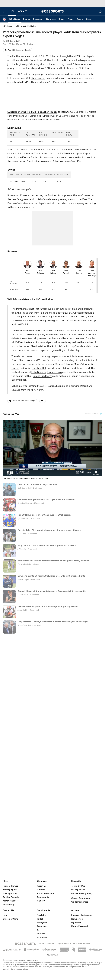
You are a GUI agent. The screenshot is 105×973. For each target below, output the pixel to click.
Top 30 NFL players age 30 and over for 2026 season (44, 515)
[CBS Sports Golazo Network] (74, 943)
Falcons (26, 157)
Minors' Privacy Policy (82, 893)
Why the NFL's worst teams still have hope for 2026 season (47, 545)
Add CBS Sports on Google (19, 50)
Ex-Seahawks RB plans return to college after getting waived (48, 606)
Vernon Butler (45, 360)
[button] (5, 11)
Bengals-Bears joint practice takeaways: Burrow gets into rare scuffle (52, 591)
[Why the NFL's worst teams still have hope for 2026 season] (9, 550)
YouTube (41, 915)
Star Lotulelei (26, 360)
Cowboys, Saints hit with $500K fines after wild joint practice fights (51, 576)
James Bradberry (42, 376)
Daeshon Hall (39, 368)
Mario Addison (82, 364)
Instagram (42, 922)
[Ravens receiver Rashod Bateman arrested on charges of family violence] (9, 566)
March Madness (10, 900)
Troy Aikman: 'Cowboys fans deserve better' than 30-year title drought (53, 621)
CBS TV (41, 900)
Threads (41, 933)
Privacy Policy (78, 889)
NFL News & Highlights (26, 26)
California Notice (79, 902)
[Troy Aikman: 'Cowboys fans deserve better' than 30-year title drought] (9, 627)
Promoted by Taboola (91, 414)
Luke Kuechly (38, 372)
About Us (41, 886)
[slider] (52, 468)
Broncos (68, 60)
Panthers (17, 56)
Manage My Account (81, 915)
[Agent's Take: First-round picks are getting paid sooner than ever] (9, 535)
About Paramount (46, 893)
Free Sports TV (10, 893)
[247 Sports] (12, 949)
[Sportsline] (31, 949)
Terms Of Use (78, 886)
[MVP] (82, 948)
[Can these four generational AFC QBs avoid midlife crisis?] (9, 504)
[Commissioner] (67, 948)
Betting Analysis (11, 897)
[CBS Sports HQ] (47, 943)
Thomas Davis (54, 372)
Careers (41, 889)
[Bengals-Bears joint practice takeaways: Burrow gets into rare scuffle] (9, 596)
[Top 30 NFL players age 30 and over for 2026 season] (9, 520)
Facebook (42, 926)
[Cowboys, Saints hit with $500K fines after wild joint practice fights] (9, 581)
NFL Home (7, 26)
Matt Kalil (85, 334)
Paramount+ (43, 897)
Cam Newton (38, 78)
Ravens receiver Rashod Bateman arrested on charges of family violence (53, 560)
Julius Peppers (46, 364)
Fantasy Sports (10, 889)
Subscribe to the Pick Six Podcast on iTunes (32, 111)
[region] (52, 448)
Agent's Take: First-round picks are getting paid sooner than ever (50, 530)
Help (5, 915)
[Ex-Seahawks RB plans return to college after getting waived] (9, 611)
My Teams (76, 922)
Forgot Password (79, 926)
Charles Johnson (64, 364)
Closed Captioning (80, 898)
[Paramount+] (49, 949)
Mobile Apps (9, 904)
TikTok (40, 919)
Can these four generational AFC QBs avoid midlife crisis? (46, 499)
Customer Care (10, 919)
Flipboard (42, 937)
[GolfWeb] (52, 955)
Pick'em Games (10, 886)
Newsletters (77, 919)
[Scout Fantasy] (95, 949)
